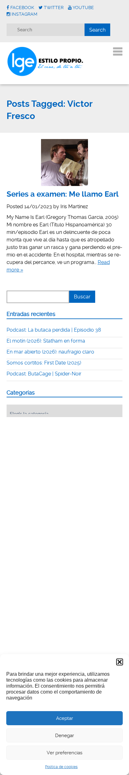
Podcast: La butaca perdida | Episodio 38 (54, 330)
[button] (119, 662)
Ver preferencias (64, 753)
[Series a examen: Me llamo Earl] (65, 162)
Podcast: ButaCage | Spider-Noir (44, 374)
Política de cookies (61, 767)
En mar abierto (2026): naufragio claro (50, 352)
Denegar (64, 735)
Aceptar (64, 718)
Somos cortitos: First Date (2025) (44, 363)
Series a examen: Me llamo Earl (63, 194)
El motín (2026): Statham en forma (46, 341)
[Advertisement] (54, 460)
